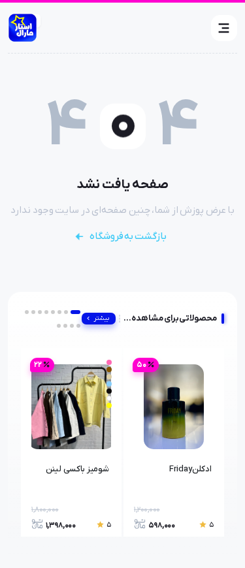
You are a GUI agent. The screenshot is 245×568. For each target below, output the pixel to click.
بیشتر (101, 318)
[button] (224, 28)
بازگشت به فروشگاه (128, 236)
